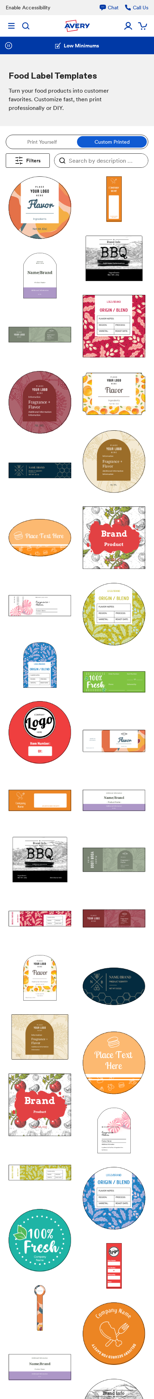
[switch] (77, 142)
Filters (33, 160)
